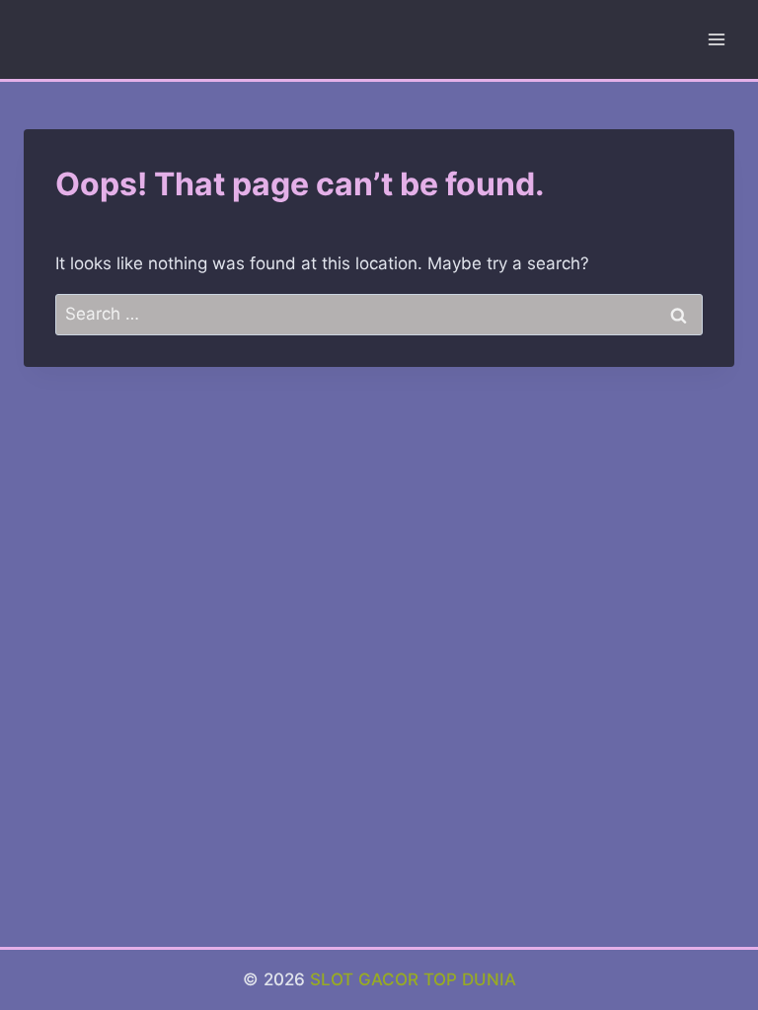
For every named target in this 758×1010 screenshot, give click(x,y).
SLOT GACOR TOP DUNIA (413, 979)
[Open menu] (716, 39)
